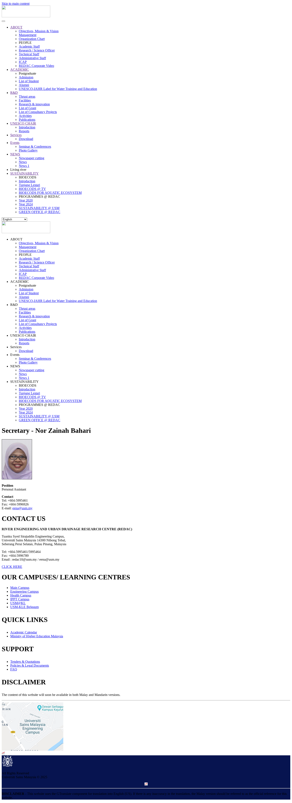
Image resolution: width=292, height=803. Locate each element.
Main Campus (19, 587)
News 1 (24, 166)
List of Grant (27, 108)
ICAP (23, 62)
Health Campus (20, 595)
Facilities (25, 100)
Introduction (27, 127)
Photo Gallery (28, 150)
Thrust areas (27, 96)
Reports (24, 131)
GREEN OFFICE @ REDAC (39, 212)
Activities (25, 116)
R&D (14, 92)
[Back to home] (26, 16)
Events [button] (14, 355)
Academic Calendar (23, 632)
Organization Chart (32, 39)
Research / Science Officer (37, 50)
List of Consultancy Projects (38, 112)
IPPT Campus (19, 599)
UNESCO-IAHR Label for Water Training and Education (58, 89)
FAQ (13, 669)
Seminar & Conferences (35, 146)
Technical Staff (29, 54)
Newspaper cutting (31, 158)
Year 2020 (26, 200)
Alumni (24, 85)
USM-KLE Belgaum (24, 607)
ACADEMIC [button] (19, 281)
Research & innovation (34, 104)
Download (26, 139)
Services (16, 135)
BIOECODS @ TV (32, 189)
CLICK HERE (12, 567)
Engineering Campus (24, 591)
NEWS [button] (15, 366)
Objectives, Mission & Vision (39, 31)
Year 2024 (26, 204)
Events (14, 142)
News (23, 162)
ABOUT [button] (16, 239)
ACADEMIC (19, 69)
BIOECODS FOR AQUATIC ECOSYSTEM (50, 192)
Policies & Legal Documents (29, 665)
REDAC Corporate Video (36, 66)
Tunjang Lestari (29, 185)
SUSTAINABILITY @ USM (39, 208)
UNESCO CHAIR (23, 123)
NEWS (15, 154)
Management (27, 35)
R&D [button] (14, 304)
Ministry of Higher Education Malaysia (36, 636)
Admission (26, 77)
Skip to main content (15, 3)
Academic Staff (29, 46)
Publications (27, 119)
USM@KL (18, 603)
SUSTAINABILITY (24, 173)
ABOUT (16, 27)
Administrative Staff (32, 58)
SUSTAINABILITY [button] (24, 381)
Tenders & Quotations (25, 661)
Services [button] (16, 347)
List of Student (29, 81)
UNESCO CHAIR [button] (23, 335)
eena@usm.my (22, 508)
